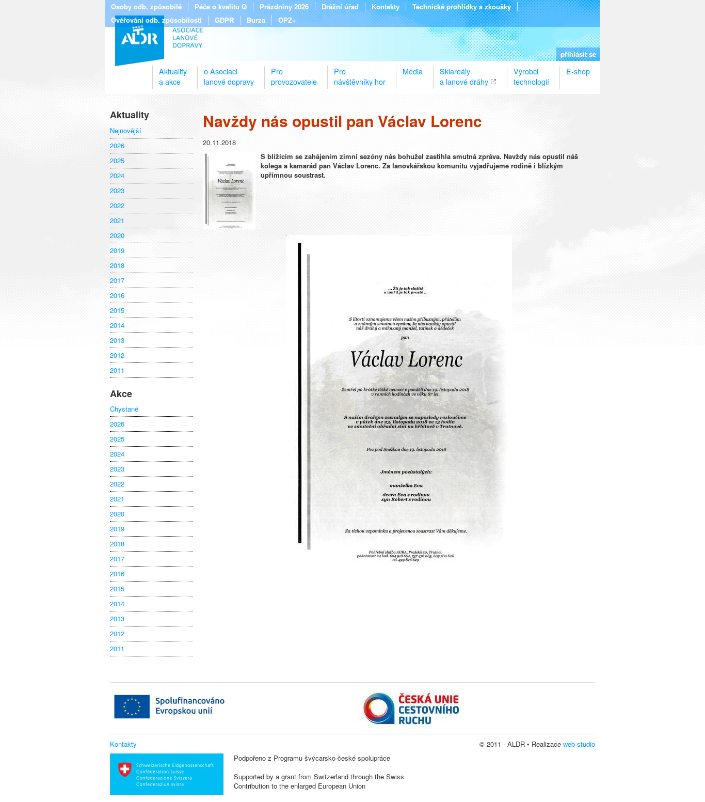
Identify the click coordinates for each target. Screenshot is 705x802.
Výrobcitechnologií (531, 72)
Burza (256, 20)
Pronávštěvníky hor (360, 72)
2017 (117, 280)
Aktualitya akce (173, 72)
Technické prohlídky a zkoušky (461, 6)
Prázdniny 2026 (284, 6)
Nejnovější (125, 130)
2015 (117, 310)
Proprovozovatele (294, 72)
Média (413, 71)
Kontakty (385, 6)
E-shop (578, 71)
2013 (117, 340)
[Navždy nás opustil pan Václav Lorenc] (229, 226)
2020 (117, 235)
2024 (117, 175)
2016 (117, 295)
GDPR (224, 20)
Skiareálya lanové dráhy (464, 72)
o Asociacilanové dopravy (229, 72)
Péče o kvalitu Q (221, 6)
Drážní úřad (340, 6)
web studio (579, 744)
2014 (117, 325)
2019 (117, 250)
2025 (117, 160)
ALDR (159, 40)
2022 (117, 205)
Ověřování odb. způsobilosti (156, 20)
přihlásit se (578, 54)
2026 (117, 145)
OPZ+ (287, 20)
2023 (117, 190)
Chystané (124, 409)
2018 (117, 265)
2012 (117, 355)
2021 (117, 220)
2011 (117, 370)
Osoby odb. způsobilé (146, 6)
